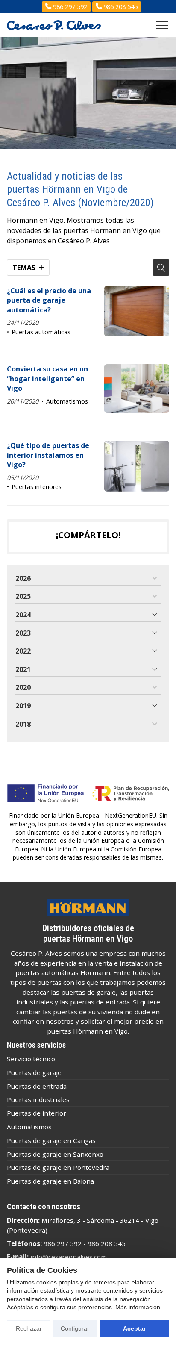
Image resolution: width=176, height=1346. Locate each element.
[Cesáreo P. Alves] (54, 25)
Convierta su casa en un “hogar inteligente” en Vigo (47, 378)
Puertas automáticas (41, 332)
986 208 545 (107, 1243)
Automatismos (67, 401)
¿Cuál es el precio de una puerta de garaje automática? (49, 300)
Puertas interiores (37, 487)
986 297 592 (63, 1243)
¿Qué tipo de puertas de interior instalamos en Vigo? (48, 455)
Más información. (138, 1307)
